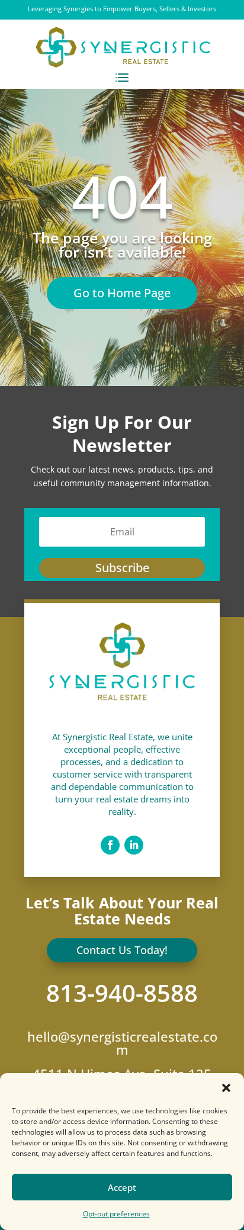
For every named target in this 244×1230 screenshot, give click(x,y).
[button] (226, 1088)
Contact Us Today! (122, 950)
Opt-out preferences (116, 1214)
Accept (122, 1187)
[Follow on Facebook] (110, 845)
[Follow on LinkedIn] (133, 845)
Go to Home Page (122, 293)
